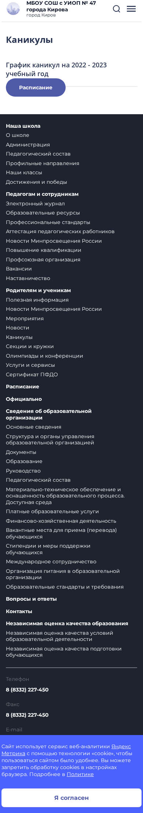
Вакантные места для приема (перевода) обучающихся (61, 533)
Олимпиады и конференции (44, 356)
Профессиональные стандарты (48, 222)
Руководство (23, 470)
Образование (24, 461)
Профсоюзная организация (43, 259)
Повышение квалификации (43, 250)
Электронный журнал (35, 203)
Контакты (19, 611)
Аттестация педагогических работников (60, 231)
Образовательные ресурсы (43, 212)
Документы (21, 452)
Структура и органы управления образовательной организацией (50, 439)
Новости (17, 327)
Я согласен (71, 797)
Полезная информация (37, 300)
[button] (116, 8)
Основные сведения (33, 427)
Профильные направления (42, 163)
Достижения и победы (36, 182)
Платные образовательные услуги (52, 511)
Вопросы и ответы (31, 599)
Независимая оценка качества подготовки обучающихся (64, 652)
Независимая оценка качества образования (67, 623)
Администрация (28, 144)
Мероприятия (25, 318)
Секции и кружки (30, 346)
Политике (80, 774)
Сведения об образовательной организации (49, 414)
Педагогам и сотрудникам (42, 194)
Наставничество (28, 278)
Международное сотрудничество (51, 561)
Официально (24, 399)
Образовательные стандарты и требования (65, 586)
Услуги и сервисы (30, 365)
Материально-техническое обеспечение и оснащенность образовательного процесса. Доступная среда (65, 496)
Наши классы (24, 172)
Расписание (35, 87)
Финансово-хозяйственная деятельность (61, 521)
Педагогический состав (38, 153)
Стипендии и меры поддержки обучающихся (48, 549)
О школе (17, 135)
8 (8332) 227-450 (27, 689)
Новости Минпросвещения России (54, 241)
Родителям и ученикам (38, 290)
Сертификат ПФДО (32, 374)
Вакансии (19, 268)
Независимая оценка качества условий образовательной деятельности (59, 636)
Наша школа (23, 126)
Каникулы (19, 337)
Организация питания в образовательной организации (63, 574)
